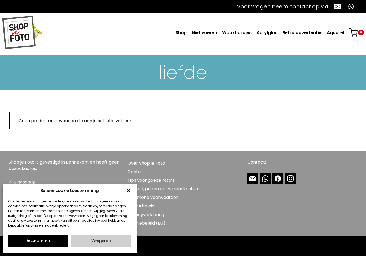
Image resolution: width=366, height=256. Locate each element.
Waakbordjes (237, 32)
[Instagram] (290, 178)
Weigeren (101, 240)
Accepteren (38, 240)
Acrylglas (267, 32)
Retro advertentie (302, 32)
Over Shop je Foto (146, 163)
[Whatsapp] (265, 178)
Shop (181, 32)
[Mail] (253, 178)
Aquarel (335, 32)
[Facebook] (278, 178)
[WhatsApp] (351, 6)
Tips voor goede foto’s (151, 180)
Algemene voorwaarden (153, 197)
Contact (136, 172)
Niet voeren (204, 32)
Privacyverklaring (146, 215)
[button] (128, 190)
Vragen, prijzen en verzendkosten (163, 189)
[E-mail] (337, 6)
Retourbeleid (141, 206)
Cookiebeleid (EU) (146, 223)
